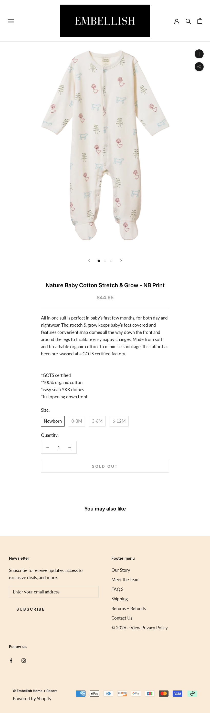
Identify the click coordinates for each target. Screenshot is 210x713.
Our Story (120, 570)
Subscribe (30, 609)
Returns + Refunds (128, 608)
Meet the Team (125, 579)
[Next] (121, 260)
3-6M (97, 421)
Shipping (119, 598)
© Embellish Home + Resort (35, 691)
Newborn (53, 421)
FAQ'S (117, 589)
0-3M (76, 421)
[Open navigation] (11, 20)
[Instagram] (24, 660)
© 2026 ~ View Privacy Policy (139, 627)
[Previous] (89, 260)
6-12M (119, 421)
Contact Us (121, 618)
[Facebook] (11, 660)
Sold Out (105, 466)
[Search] (188, 21)
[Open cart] (199, 21)
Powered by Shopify (32, 698)
